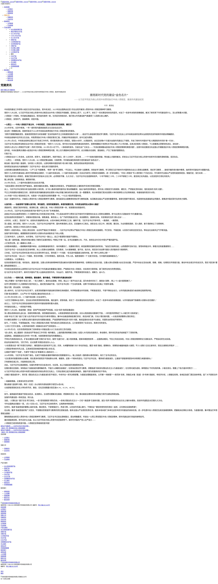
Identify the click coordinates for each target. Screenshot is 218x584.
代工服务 (13, 62)
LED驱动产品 (15, 52)
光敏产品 (13, 46)
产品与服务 (7, 27)
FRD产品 (13, 56)
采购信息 (10, 72)
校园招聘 (10, 76)
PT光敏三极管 (15, 50)
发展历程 (10, 11)
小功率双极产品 (15, 41)
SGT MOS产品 (15, 33)
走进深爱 (7, 7)
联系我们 (7, 70)
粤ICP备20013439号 (44, 505)
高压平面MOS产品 (16, 31)
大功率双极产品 (15, 44)
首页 (2, 90)
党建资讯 (10, 17)
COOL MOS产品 (16, 35)
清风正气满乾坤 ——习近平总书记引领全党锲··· (15, 426)
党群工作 (7, 15)
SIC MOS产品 (15, 37)
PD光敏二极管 (15, 48)
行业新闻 (10, 25)
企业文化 (10, 19)
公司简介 (10, 9)
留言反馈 (10, 80)
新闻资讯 (7, 21)
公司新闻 (10, 23)
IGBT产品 (14, 58)
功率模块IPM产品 (16, 60)
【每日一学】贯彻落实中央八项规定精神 (13, 428)
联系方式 (10, 78)
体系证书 (13, 64)
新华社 (111, 105)
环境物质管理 (15, 66)
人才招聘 (10, 74)
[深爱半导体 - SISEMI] (28, 2)
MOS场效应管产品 (16, 29)
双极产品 (13, 39)
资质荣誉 (10, 13)
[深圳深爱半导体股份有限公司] (10, 503)
